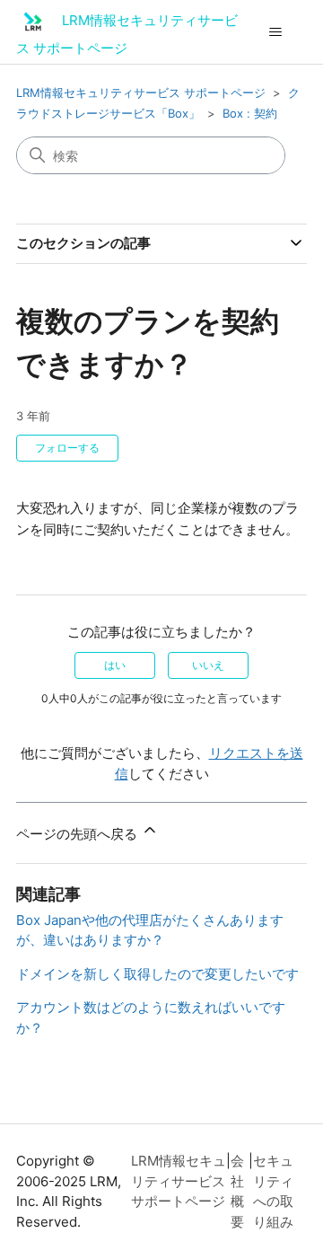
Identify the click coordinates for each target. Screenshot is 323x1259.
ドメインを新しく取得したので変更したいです (157, 973)
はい (115, 665)
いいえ (208, 665)
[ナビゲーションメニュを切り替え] (275, 32)
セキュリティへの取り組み (273, 1191)
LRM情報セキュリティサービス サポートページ (141, 92)
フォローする (67, 447)
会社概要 (237, 1191)
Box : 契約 (250, 113)
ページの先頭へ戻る (78, 833)
